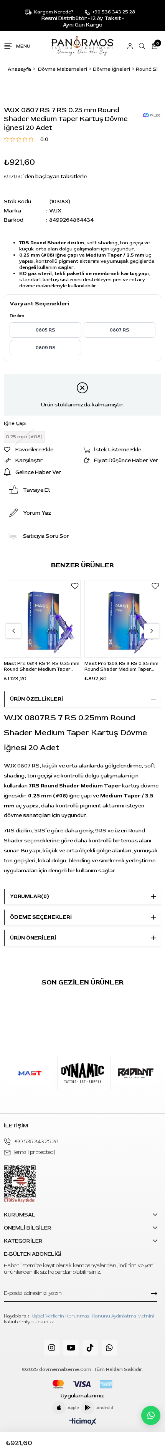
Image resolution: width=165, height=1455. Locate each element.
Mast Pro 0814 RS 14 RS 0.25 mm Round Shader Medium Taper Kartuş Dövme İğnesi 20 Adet (41, 666)
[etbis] (20, 1184)
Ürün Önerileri (33, 938)
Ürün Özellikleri (36, 699)
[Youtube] (71, 1348)
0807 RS (119, 330)
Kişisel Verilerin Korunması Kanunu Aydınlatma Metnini (92, 1316)
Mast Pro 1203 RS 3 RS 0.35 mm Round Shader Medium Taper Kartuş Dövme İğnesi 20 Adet (121, 666)
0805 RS (45, 330)
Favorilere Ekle (75, 586)
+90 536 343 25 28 (36, 1141)
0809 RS (46, 348)
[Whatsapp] (109, 1348)
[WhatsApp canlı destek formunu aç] (150, 1415)
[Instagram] (51, 1348)
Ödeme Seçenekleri (41, 917)
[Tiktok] (90, 1348)
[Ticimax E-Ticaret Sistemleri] (82, 1422)
